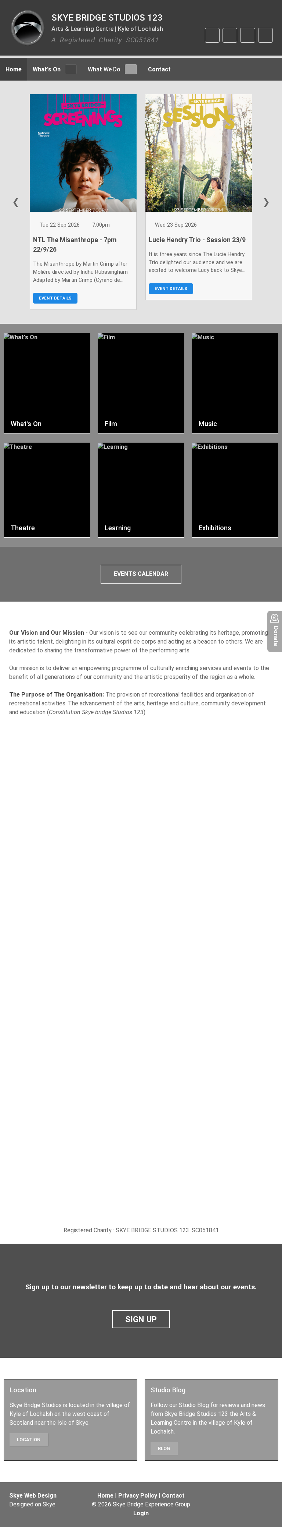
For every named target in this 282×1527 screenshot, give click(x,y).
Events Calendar (141, 573)
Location (28, 1439)
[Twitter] (230, 35)
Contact (173, 1495)
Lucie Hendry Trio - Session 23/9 (197, 240)
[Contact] (265, 35)
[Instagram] (247, 35)
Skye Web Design (33, 1495)
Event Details (55, 298)
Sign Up (141, 1319)
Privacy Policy (137, 1495)
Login (141, 1513)
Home (105, 1495)
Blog (164, 1448)
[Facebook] (212, 35)
